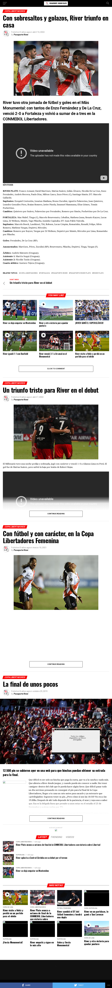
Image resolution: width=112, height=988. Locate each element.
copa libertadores (29, 273)
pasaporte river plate (80, 273)
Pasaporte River (21, 35)
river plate (98, 273)
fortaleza (45, 273)
